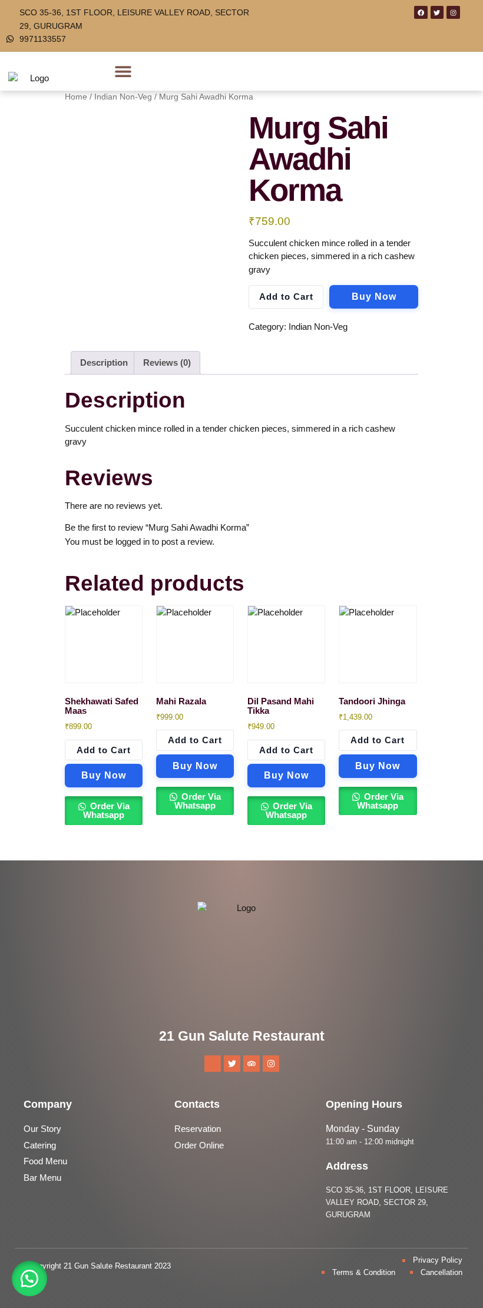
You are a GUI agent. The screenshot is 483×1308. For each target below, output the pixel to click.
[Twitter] (437, 12)
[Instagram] (452, 12)
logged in (132, 542)
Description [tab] (104, 362)
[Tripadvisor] (251, 1063)
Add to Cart (286, 297)
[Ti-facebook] (212, 1063)
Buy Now (374, 297)
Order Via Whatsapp (106, 810)
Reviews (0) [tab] (167, 362)
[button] (123, 71)
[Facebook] (420, 12)
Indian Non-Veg (318, 327)
